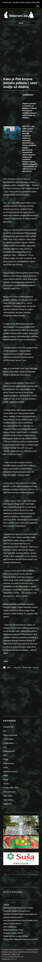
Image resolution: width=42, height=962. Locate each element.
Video (5, 776)
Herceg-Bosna (23, 911)
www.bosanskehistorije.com (14, 920)
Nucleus (4, 957)
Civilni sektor (8, 739)
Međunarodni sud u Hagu (13, 930)
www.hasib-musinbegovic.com (15, 908)
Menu (21, 23)
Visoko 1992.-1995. (11, 788)
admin (9, 667)
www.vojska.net (30, 914)
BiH (4, 731)
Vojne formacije (9, 792)
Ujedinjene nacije (10, 771)
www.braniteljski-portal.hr (13, 917)
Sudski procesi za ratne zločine (15, 936)
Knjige (5, 759)
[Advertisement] (21, 53)
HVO (5, 755)
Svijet (5, 767)
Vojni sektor (8, 796)
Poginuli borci (8, 763)
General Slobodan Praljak (13, 914)
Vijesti (5, 780)
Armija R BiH (27, 667)
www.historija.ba (9, 927)
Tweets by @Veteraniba (12, 892)
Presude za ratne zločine (13, 933)
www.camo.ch (15, 924)
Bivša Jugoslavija (10, 735)
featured (35, 667)
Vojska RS (7, 804)
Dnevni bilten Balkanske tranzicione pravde (20, 939)
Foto (5, 747)
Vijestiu (6, 784)
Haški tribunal (8, 751)
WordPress (13, 959)
